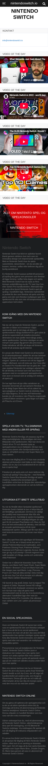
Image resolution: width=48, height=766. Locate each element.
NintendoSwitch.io (19, 763)
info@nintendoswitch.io (12, 40)
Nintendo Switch (24, 14)
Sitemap (10, 413)
